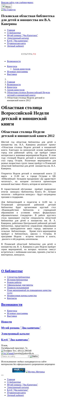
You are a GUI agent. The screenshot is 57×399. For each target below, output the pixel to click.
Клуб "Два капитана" (17, 40)
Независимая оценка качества (22, 295)
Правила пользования (18, 287)
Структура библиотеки (18, 277)
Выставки (12, 74)
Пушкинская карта (16, 43)
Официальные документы (20, 285)
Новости (6, 321)
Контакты (12, 298)
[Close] (2, 375)
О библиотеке (14, 32)
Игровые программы (17, 71)
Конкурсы (12, 66)
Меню (8, 7)
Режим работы (14, 282)
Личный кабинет (15, 46)
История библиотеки (17, 279)
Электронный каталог (18, 38)
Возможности (14, 61)
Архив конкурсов (21, 69)
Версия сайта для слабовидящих (17, 2)
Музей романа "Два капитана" (21, 327)
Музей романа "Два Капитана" (22, 35)
